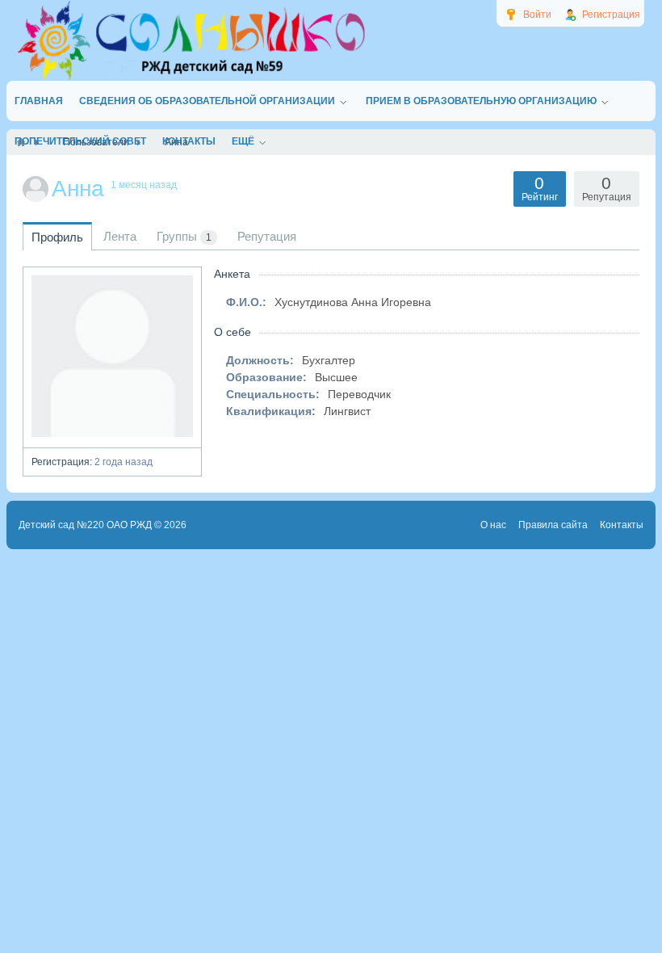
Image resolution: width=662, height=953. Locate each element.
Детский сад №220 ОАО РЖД (85, 525)
